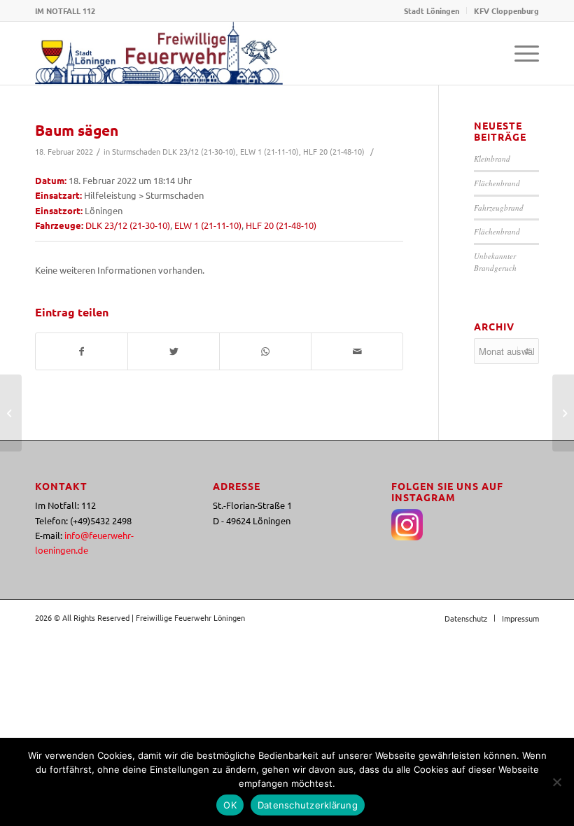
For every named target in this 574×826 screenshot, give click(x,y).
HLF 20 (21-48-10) (334, 151)
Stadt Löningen (431, 10)
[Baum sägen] (11, 412)
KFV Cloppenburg (506, 10)
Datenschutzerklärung (308, 805)
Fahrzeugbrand (499, 207)
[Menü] (519, 53)
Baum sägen (76, 129)
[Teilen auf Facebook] (81, 351)
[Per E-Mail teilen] (357, 351)
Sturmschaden (136, 151)
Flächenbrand (497, 183)
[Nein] (557, 782)
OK (230, 805)
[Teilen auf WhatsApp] (265, 351)
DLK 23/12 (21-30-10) (199, 151)
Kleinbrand (492, 158)
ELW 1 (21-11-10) (269, 151)
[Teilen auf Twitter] (173, 351)
